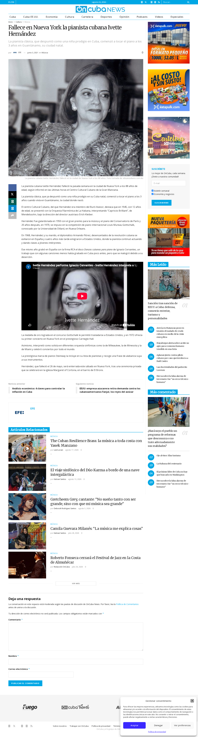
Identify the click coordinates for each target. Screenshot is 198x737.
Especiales (177, 16)
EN (13, 2)
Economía (52, 16)
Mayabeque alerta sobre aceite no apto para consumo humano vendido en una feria (173, 346)
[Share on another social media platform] (12, 215)
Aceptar (134, 725)
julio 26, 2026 (77, 567)
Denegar (158, 725)
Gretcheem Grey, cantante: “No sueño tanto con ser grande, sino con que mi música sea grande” (93, 501)
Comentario (15, 619)
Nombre (13, 656)
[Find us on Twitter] (146, 2)
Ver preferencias (182, 725)
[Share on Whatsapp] (12, 201)
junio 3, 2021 (32, 52)
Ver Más (76, 583)
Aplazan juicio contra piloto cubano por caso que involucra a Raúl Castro (172, 358)
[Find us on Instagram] (151, 2)
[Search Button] (188, 2)
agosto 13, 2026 (74, 479)
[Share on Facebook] (12, 187)
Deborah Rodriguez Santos (65, 508)
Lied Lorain (58, 450)
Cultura (69, 16)
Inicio (10, 22)
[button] (192, 700)
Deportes (106, 16)
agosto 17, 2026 (71, 450)
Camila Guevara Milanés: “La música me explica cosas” (96, 528)
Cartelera (87, 16)
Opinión (124, 16)
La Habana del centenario (169, 463)
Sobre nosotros (60, 726)
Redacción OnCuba (62, 567)
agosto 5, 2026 (84, 508)
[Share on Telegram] (12, 208)
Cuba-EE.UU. (30, 16)
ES (9, 2)
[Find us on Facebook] (142, 2)
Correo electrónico (19, 669)
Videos (159, 16)
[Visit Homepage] (89, 9)
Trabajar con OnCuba (79, 726)
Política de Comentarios (127, 604)
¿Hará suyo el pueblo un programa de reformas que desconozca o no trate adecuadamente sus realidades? (162, 438)
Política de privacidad (157, 731)
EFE (19, 52)
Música (27, 22)
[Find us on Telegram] (155, 2)
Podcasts (142, 16)
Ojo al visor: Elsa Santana (168, 455)
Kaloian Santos (60, 479)
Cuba (13, 16)
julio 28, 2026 (73, 533)
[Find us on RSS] (159, 2)
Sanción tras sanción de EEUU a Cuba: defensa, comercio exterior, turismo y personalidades (163, 311)
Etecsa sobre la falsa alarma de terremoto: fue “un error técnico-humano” (173, 379)
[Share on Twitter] (12, 194)
